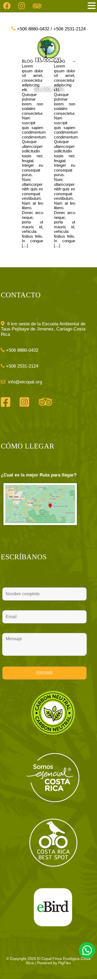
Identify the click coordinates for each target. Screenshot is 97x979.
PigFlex (64, 963)
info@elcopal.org (24, 382)
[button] (92, 6)
